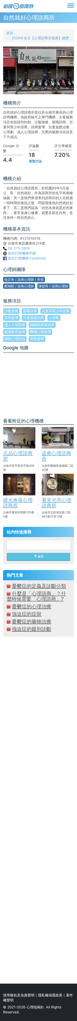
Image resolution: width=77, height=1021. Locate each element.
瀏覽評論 (35, 161)
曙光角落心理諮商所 (18, 502)
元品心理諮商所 (18, 456)
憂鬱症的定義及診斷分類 (39, 586)
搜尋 (40, 556)
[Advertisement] (38, 810)
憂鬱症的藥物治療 (31, 622)
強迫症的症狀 (26, 614)
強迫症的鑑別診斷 (31, 629)
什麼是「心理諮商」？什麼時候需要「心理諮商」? (36, 596)
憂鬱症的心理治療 (31, 606)
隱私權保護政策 (50, 995)
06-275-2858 (18, 248)
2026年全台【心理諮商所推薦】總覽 (40, 38)
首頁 (9, 33)
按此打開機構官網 (21, 253)
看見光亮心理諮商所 (56, 502)
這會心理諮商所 (56, 456)
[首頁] (18, 6)
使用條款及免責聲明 (18, 995)
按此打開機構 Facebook (26, 258)
